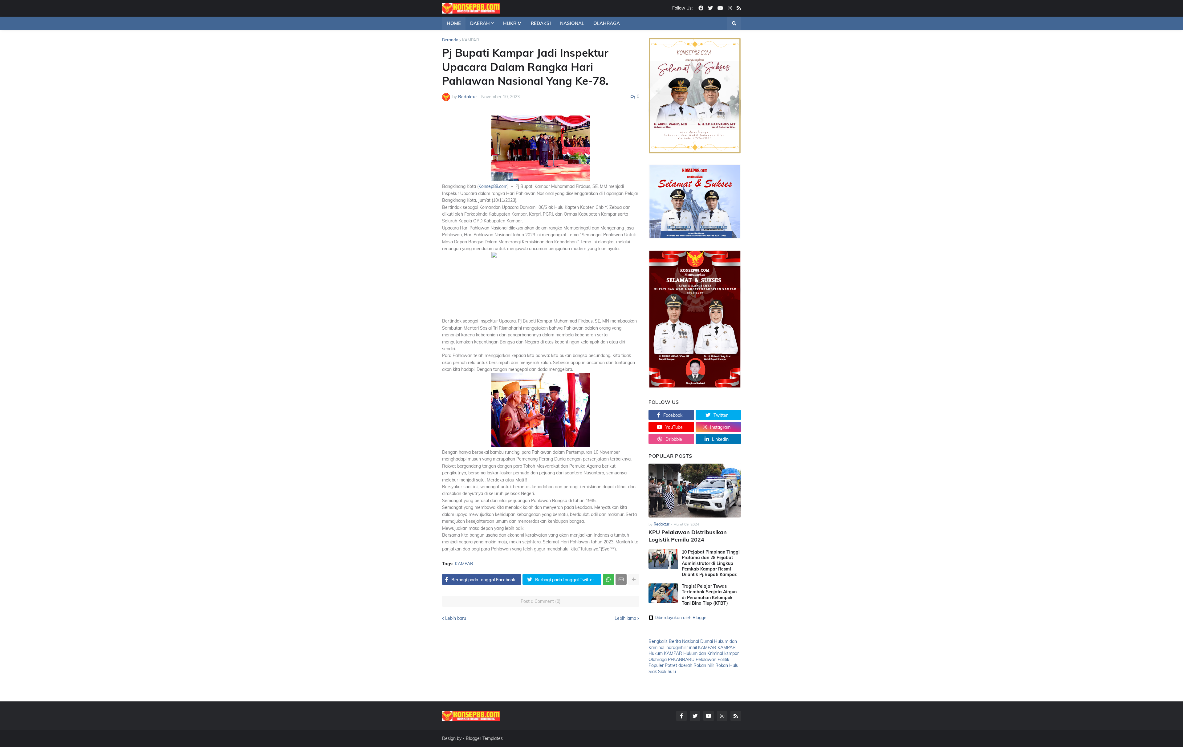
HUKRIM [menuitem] (512, 23)
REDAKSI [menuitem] (541, 23)
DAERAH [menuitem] (480, 23)
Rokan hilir (703, 665)
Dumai (706, 641)
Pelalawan (706, 659)
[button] (734, 23)
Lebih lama (625, 618)
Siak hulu (667, 671)
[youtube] (720, 8)
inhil (693, 647)
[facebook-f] (681, 716)
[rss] (739, 8)
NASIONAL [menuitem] (572, 23)
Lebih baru (455, 618)
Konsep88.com (492, 186)
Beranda (450, 39)
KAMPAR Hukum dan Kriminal (693, 653)
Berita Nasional (684, 641)
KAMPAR (470, 39)
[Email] (621, 579)
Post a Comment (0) (541, 601)
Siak (652, 671)
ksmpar (731, 653)
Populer (656, 665)
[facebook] (700, 8)
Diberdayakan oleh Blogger (681, 617)
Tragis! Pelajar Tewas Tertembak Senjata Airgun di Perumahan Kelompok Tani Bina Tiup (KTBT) (709, 594)
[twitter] (710, 8)
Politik (723, 659)
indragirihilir (676, 647)
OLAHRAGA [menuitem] (606, 23)
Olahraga (657, 659)
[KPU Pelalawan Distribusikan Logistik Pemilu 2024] (694, 491)
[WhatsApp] (608, 579)
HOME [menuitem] (454, 23)
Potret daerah (678, 665)
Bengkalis (658, 641)
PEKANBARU (681, 659)
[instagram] (730, 8)
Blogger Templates (484, 738)
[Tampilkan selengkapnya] (633, 579)
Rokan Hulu (726, 665)
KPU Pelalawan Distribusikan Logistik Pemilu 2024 (687, 536)
